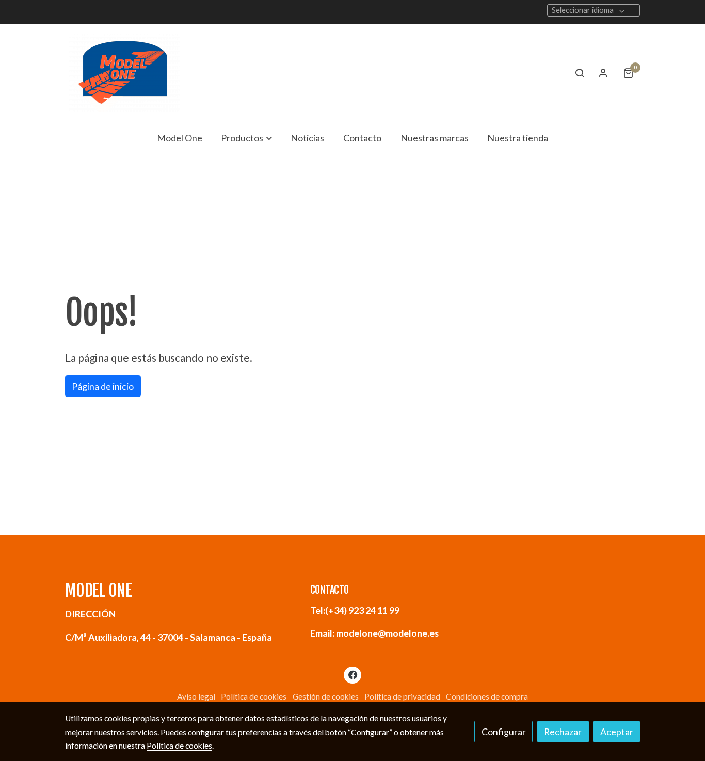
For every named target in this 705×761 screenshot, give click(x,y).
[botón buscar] (579, 73)
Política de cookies (253, 696)
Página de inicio (103, 386)
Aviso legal (196, 696)
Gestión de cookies (326, 696)
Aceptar (616, 731)
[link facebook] (353, 674)
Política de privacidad (402, 696)
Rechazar (563, 731)
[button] (246, 138)
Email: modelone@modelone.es (374, 633)
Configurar (504, 731)
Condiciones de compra (487, 696)
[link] (124, 73)
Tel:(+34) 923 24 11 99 (354, 610)
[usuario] (603, 73)
